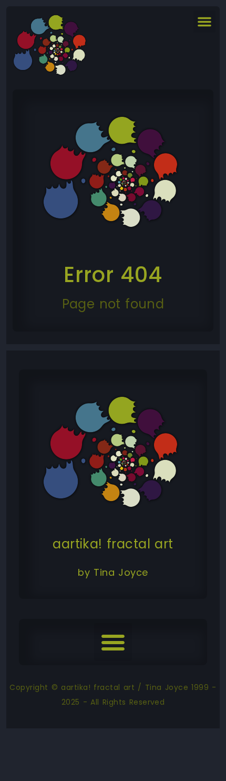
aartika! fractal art (113, 544)
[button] (204, 22)
